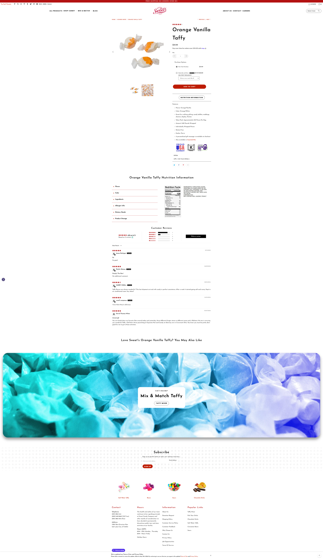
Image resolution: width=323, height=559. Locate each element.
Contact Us (166, 534)
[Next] (169, 52)
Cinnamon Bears (193, 526)
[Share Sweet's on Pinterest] (183, 165)
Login (313, 4)
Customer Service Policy (170, 523)
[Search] (318, 11)
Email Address (173, 460)
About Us (165, 512)
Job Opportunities (168, 541)
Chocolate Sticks (199, 498)
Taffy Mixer (191, 512)
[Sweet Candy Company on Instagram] (21, 4)
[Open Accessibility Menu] (3, 279)
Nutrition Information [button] (192, 98)
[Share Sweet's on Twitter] (174, 165)
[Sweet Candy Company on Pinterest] (24, 4)
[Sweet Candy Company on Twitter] (31, 4)
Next (208, 19)
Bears (149, 498)
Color (117, 193)
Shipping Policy (167, 519)
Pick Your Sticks (193, 515)
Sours (174, 498)
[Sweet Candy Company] (159, 11)
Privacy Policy (194, 556)
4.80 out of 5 (131, 235)
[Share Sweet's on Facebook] (179, 165)
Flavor (117, 186)
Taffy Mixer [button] (161, 403)
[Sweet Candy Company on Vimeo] (34, 4)
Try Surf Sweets (6, 4)
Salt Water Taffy (123, 498)
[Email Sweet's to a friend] (188, 165)
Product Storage (121, 218)
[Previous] (113, 52)
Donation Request (168, 515)
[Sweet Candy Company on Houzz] (18, 4)
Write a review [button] (196, 236)
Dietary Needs (120, 212)
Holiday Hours (142, 537)
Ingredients (119, 199)
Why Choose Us (167, 530)
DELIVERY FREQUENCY (185, 75)
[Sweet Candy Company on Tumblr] (27, 4)
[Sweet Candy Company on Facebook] (15, 4)
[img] (116, 250)
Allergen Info (120, 206)
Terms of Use (184, 556)
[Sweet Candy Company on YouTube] (37, 4)
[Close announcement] (210, 555)
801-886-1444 (45, 4)
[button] (70, 11)
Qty (173, 52)
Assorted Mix (191, 140)
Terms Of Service (168, 545)
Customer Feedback (168, 526)
